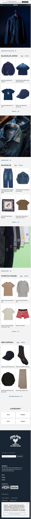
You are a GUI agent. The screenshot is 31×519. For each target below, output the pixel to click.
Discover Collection (7, 56)
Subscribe (19, 456)
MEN (22, 62)
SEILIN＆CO (5, 494)
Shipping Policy (13, 500)
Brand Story (5, 165)
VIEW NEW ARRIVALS (13, 396)
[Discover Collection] (15, 33)
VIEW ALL (13, 118)
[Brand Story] (15, 142)
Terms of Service (5, 498)
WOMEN (27, 62)
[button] (1, 5)
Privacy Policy (14, 498)
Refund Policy (5, 500)
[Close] (27, 504)
